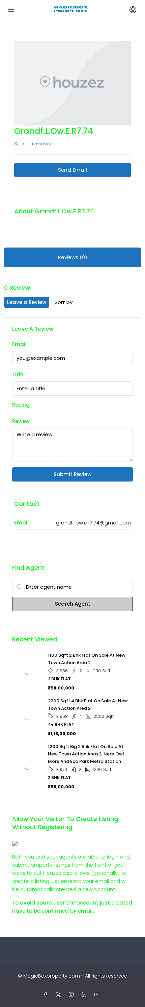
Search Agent (72, 603)
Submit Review (72, 474)
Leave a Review (26, 302)
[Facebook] (47, 994)
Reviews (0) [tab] (72, 257)
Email (19, 344)
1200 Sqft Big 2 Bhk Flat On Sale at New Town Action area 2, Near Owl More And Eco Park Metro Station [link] (86, 754)
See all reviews (32, 143)
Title (17, 374)
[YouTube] (98, 994)
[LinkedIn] (85, 994)
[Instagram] (72, 994)
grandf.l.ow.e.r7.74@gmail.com (93, 522)
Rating (21, 404)
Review (21, 421)
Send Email (72, 169)
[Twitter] (59, 994)
